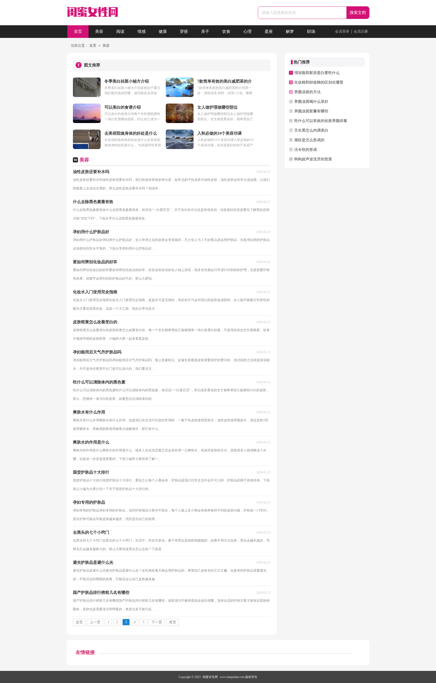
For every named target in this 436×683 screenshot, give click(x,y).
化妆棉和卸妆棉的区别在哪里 (318, 82)
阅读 (120, 31)
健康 (163, 31)
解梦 (290, 31)
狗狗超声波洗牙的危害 (313, 159)
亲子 (205, 31)
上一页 (95, 622)
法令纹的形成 (305, 150)
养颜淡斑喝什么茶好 (311, 102)
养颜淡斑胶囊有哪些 (311, 111)
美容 (99, 31)
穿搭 (184, 31)
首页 (78, 31)
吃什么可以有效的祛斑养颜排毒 (320, 121)
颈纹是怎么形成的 (309, 140)
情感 (142, 31)
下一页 (156, 622)
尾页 (172, 622)
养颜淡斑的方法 (307, 92)
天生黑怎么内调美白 (311, 130)
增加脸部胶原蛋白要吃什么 (317, 73)
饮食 (226, 31)
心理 (247, 31)
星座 (269, 31)
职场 (311, 31)
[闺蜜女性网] (92, 13)
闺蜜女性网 (210, 677)
